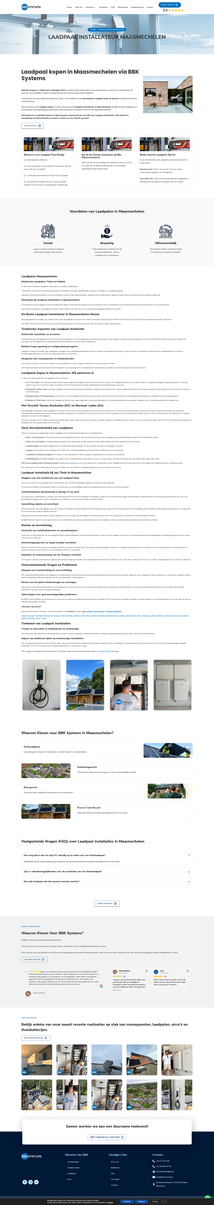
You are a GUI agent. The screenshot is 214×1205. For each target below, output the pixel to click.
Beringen (69, 615)
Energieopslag (137, 7)
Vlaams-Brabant (114, 611)
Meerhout (160, 615)
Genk (63, 615)
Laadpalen (71, 1173)
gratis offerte (106, 651)
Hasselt (57, 615)
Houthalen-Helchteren (44, 615)
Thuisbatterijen (73, 1167)
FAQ (113, 7)
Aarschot (31, 618)
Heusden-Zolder (27, 615)
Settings (155, 1201)
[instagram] (30, 1182)
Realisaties (123, 7)
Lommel (94, 615)
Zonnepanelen (73, 1162)
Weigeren (141, 1201)
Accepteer (126, 1201)
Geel (139, 615)
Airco (69, 1179)
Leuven (24, 618)
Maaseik (101, 615)
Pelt (83, 615)
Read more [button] (158, 990)
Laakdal (153, 615)
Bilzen (128, 615)
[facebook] (25, 1182)
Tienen (43, 618)
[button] (190, 981)
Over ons (79, 7)
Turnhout (145, 615)
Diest (38, 618)
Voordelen (103, 7)
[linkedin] (36, 1182)
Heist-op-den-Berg (181, 615)
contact (73, 463)
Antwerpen (99, 611)
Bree (88, 615)
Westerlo (169, 615)
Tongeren (121, 615)
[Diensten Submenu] (95, 7)
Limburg (89, 611)
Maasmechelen (111, 615)
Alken (134, 615)
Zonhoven (77, 615)
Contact (149, 7)
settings (110, 1203)
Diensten (90, 7)
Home (69, 7)
